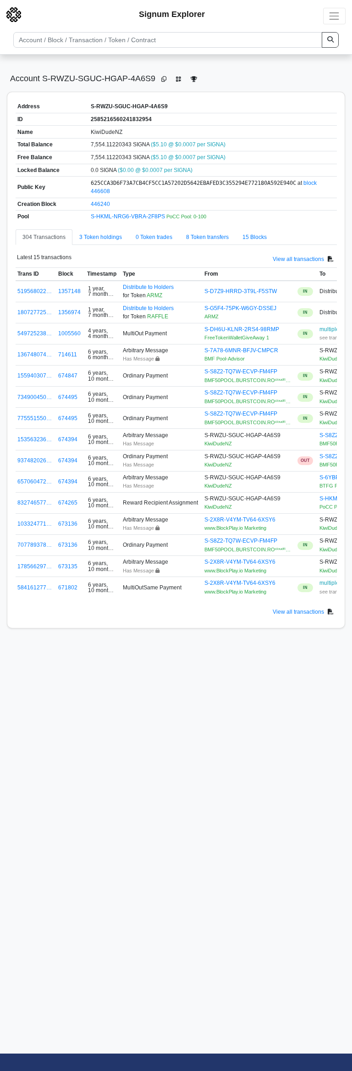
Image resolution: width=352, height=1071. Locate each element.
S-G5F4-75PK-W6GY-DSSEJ (240, 308)
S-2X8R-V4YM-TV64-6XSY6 (239, 519)
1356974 (69, 312)
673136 (67, 524)
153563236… (34, 439)
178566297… (34, 566)
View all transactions (298, 259)
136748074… (34, 354)
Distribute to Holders (148, 287)
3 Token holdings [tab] (100, 237)
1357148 (69, 291)
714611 (67, 354)
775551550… (34, 418)
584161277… (34, 587)
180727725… (34, 312)
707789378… (34, 545)
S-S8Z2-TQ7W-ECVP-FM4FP (240, 371)
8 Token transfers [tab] (207, 237)
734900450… (34, 397)
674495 (67, 397)
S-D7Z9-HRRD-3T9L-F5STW (240, 291)
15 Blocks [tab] (254, 237)
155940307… (34, 375)
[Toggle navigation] (334, 16)
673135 (67, 566)
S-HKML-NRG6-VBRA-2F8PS (128, 216)
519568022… (34, 291)
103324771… (34, 524)
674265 (67, 502)
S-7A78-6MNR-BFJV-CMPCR (241, 350)
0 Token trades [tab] (154, 237)
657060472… (34, 481)
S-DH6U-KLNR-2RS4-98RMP (241, 329)
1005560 (69, 333)
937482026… (34, 460)
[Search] (330, 40)
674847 (67, 375)
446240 (100, 204)
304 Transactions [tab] (44, 237)
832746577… (34, 502)
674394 (67, 439)
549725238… (34, 333)
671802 (67, 587)
